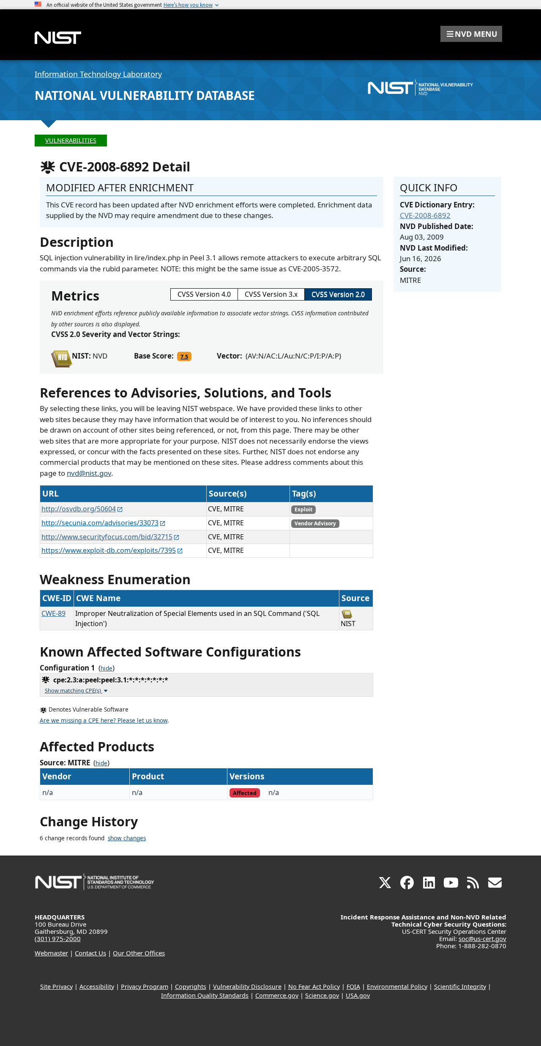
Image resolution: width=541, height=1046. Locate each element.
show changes (127, 838)
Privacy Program (144, 987)
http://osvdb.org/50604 (78, 508)
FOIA (353, 987)
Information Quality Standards (205, 995)
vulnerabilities (70, 140)
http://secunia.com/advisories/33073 (99, 522)
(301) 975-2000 (58, 938)
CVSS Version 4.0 (204, 294)
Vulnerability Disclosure (247, 987)
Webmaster (51, 953)
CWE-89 (53, 613)
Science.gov (322, 995)
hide (106, 668)
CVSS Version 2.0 (338, 294)
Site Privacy (56, 987)
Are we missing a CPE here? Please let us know (103, 720)
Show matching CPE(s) (73, 690)
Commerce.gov (276, 995)
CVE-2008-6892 (425, 215)
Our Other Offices (139, 953)
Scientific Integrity (460, 987)
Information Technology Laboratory (98, 74)
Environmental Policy (397, 987)
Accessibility (96, 987)
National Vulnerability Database (145, 95)
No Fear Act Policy (314, 987)
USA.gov (358, 995)
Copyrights (190, 987)
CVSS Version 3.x (271, 294)
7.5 (184, 356)
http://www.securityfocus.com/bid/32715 (106, 536)
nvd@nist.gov (89, 473)
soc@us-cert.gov (482, 938)
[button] (471, 34)
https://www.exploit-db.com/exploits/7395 (108, 550)
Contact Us (90, 953)
